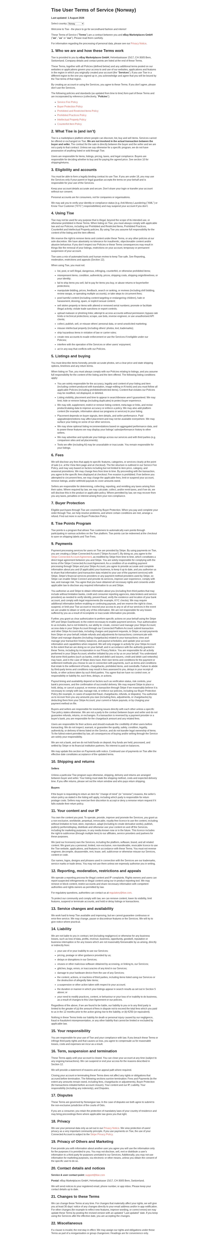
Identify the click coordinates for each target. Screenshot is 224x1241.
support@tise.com (95, 1175)
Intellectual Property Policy (71, 119)
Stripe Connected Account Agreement (71, 557)
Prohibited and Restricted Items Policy (77, 111)
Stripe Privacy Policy (101, 1134)
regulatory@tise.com (120, 892)
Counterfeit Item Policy (69, 124)
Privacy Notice (138, 43)
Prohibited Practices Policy (71, 115)
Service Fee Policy (67, 102)
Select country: (59, 23)
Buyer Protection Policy (70, 106)
